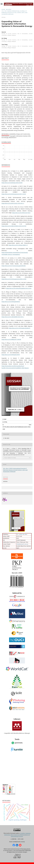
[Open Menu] (1, 3)
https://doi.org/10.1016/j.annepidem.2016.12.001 (18, 288)
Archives (8, 9)
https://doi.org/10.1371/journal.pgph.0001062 (14, 265)
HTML (5, 422)
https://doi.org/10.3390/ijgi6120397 (11, 354)
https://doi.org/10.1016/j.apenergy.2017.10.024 (14, 194)
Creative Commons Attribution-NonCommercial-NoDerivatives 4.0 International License (17, 834)
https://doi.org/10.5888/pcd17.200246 (11, 339)
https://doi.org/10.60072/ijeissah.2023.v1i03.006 (17, 52)
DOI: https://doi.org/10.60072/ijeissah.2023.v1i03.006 (17, 427)
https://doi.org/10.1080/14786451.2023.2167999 (14, 226)
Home (3, 9)
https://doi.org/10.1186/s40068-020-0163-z (13, 317)
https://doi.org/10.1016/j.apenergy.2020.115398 (14, 279)
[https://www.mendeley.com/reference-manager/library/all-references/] (17, 730)
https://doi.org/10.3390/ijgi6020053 (11, 301)
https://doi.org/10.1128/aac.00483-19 (18, 245)
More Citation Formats (10, 457)
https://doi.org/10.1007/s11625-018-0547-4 (13, 203)
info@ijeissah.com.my (22, 544)
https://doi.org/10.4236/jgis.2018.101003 (12, 182)
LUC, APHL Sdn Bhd (21, 534)
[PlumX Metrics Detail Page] (6, 499)
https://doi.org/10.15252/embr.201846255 (19, 328)
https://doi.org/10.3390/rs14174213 (21, 212)
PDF (5, 419)
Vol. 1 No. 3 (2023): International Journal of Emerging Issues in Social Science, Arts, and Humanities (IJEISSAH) (14, 12)
